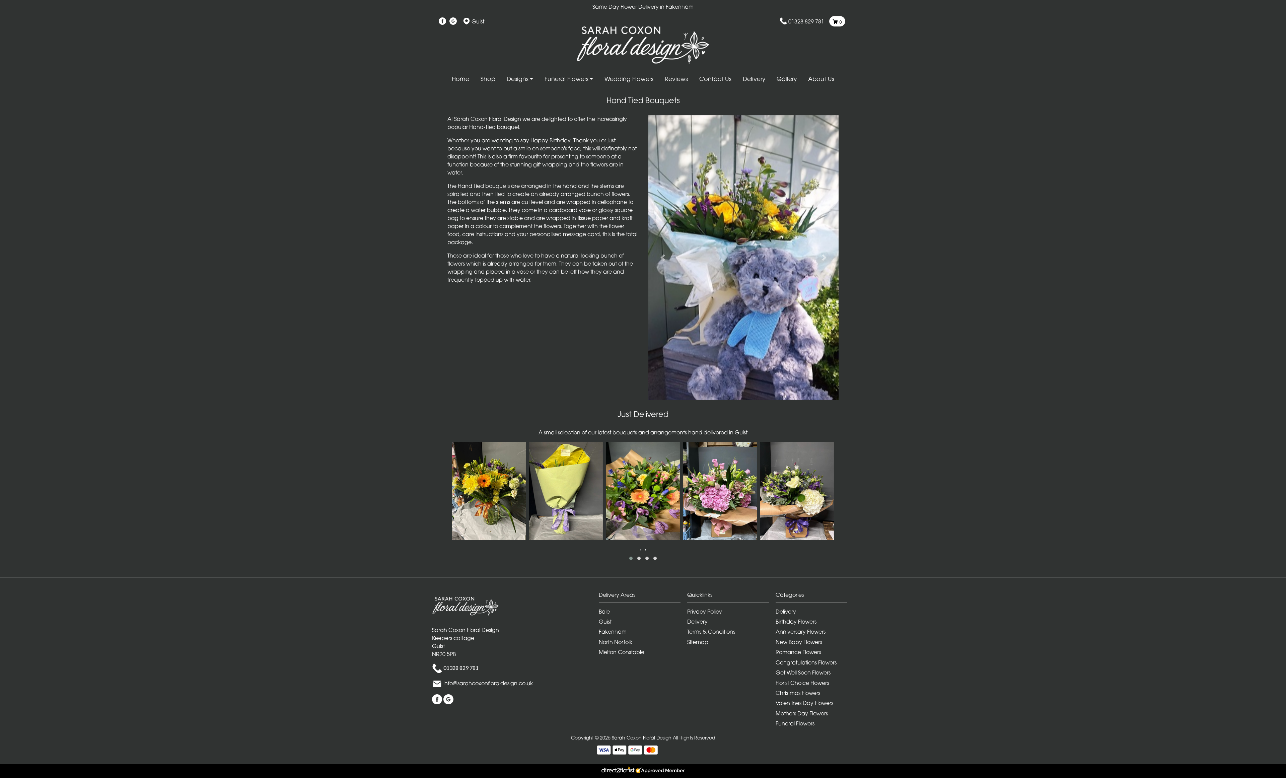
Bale (604, 611)
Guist (605, 621)
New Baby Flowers (799, 642)
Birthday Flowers (796, 621)
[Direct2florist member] (643, 771)
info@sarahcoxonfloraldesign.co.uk (488, 683)
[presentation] (640, 549)
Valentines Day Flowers (804, 703)
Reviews (676, 78)
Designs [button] (517, 78)
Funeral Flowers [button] (566, 78)
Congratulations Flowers (806, 662)
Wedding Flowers (628, 78)
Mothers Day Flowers (802, 713)
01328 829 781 (806, 21)
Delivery (754, 78)
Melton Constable (621, 652)
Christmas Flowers (798, 693)
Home (460, 78)
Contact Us (715, 78)
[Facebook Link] (442, 21)
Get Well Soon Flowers (803, 672)
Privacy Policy (704, 611)
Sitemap (697, 642)
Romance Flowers (798, 652)
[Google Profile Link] (453, 21)
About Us (821, 78)
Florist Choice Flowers (802, 683)
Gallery (787, 78)
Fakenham (613, 631)
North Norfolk (615, 642)
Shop (488, 78)
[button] (662, 257)
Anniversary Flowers (801, 631)
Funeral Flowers (795, 723)
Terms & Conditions (711, 631)
